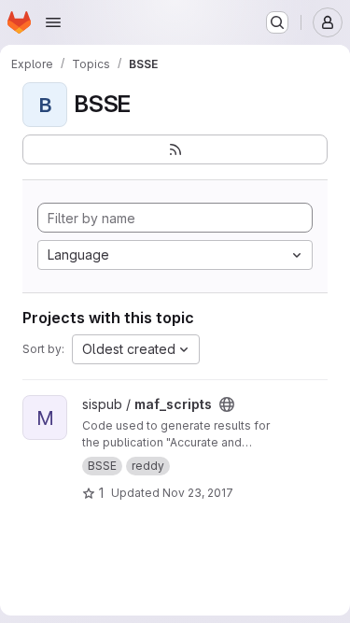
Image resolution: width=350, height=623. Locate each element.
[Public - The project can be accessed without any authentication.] (226, 404)
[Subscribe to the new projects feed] (175, 149)
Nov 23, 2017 (197, 493)
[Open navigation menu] (53, 22)
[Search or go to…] (277, 22)
